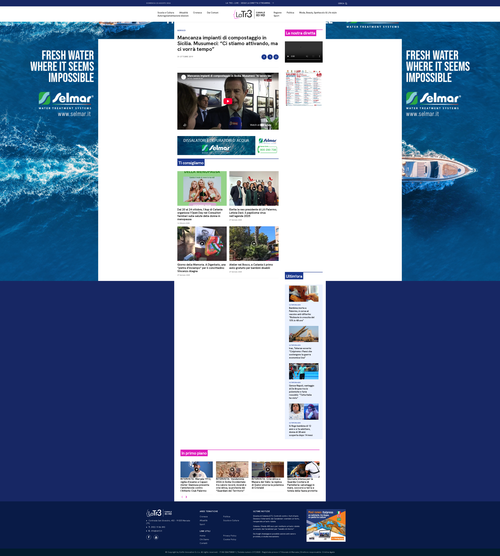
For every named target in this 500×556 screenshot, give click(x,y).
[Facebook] (264, 57)
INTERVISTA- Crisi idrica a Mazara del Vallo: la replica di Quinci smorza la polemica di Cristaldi (268, 483)
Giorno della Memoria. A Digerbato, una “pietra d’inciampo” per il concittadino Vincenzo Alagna (201, 268)
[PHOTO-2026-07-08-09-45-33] (304, 108)
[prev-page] (182, 497)
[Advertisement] (304, 149)
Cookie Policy (229, 539)
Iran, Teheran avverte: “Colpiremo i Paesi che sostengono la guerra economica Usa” (300, 353)
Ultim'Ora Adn (294, 305)
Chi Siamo (204, 539)
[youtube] (156, 537)
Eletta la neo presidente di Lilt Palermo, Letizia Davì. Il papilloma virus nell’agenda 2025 (253, 213)
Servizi (181, 30)
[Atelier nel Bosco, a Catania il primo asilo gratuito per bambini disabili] (254, 243)
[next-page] (186, 497)
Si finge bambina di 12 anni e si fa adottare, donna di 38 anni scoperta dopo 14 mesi (301, 431)
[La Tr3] (251, 14)
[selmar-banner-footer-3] (228, 157)
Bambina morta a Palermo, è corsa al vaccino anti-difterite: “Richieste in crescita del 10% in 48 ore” (301, 314)
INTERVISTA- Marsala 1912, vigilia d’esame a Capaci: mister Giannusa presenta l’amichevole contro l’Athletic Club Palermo (195, 484)
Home (202, 535)
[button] (343, 3)
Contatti (203, 543)
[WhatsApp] (276, 57)
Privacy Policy (229, 535)
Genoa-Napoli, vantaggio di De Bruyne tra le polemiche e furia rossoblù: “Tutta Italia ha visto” (301, 391)
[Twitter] (270, 57)
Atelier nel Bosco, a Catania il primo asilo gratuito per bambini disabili (251, 266)
